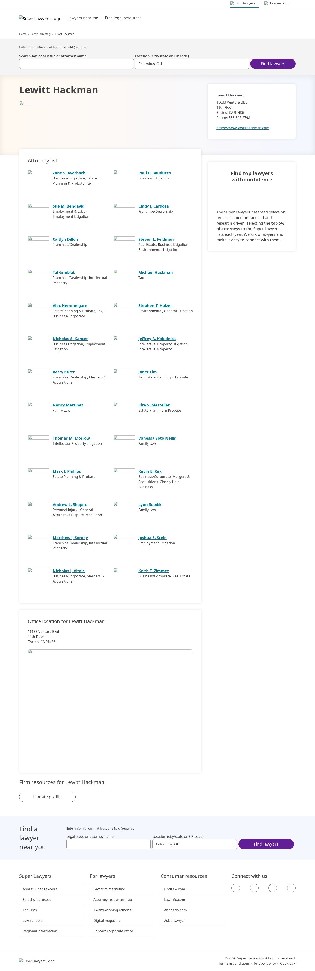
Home (23, 34)
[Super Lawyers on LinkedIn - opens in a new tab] (291, 888)
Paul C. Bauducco (154, 172)
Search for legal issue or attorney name (53, 56)
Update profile (47, 797)
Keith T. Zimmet (153, 570)
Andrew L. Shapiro (70, 504)
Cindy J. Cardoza (153, 206)
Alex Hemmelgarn (70, 305)
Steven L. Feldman (156, 239)
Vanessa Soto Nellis (157, 438)
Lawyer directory (41, 34)
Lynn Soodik (150, 504)
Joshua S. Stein (152, 537)
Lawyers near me (83, 17)
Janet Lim (147, 371)
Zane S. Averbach (69, 172)
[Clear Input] (128, 63)
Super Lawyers (35, 876)
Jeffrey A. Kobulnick (157, 338)
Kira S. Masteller (154, 405)
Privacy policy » (266, 963)
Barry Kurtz (64, 371)
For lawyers (102, 876)
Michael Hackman (155, 272)
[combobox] (76, 64)
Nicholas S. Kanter (70, 338)
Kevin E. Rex (150, 471)
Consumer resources (184, 876)
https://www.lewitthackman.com (242, 128)
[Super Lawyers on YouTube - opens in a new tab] (272, 888)
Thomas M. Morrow (71, 438)
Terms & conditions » (235, 963)
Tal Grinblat (64, 272)
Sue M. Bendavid (68, 206)
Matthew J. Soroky (70, 537)
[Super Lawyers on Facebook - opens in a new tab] (235, 888)
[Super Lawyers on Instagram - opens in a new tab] (254, 888)
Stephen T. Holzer (155, 305)
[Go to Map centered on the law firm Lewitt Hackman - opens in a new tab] (110, 703)
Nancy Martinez (68, 405)
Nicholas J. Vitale (69, 570)
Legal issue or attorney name (90, 836)
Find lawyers (273, 64)
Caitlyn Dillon (65, 239)
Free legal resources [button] (123, 17)
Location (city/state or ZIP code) (162, 56)
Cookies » (288, 963)
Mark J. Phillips (67, 471)
